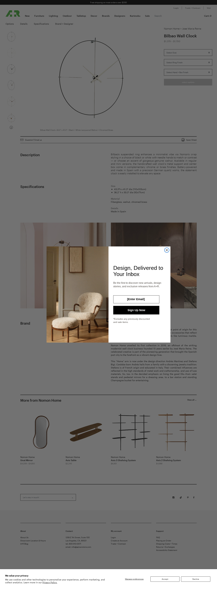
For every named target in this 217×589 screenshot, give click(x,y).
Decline (195, 579)
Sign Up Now (136, 310)
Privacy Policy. (49, 582)
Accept (165, 579)
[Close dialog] (166, 250)
